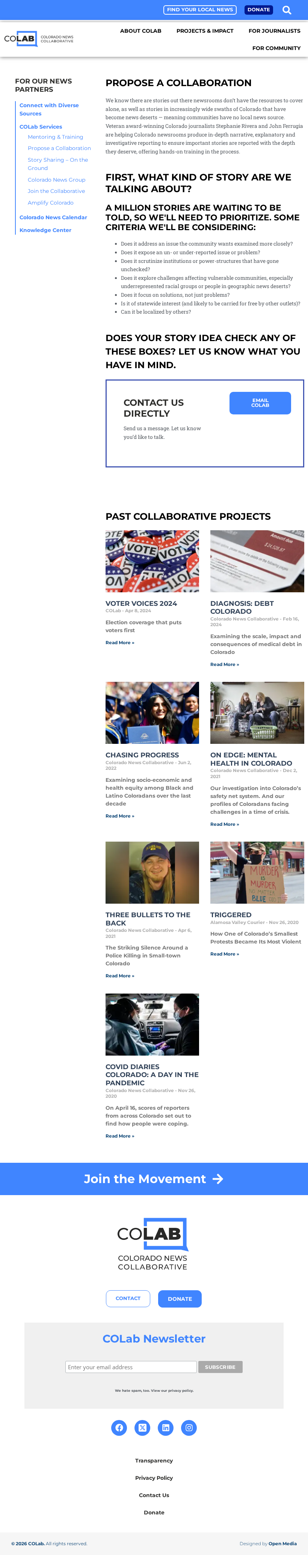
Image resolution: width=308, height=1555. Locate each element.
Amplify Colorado (51, 203)
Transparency (154, 1461)
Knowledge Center (45, 230)
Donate (154, 1512)
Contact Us (154, 1495)
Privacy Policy (154, 1478)
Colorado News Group (56, 180)
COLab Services (41, 127)
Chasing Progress (142, 755)
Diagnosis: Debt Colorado (242, 607)
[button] (287, 10)
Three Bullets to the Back (148, 919)
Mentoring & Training (55, 137)
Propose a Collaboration (59, 148)
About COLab (141, 30)
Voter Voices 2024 (141, 603)
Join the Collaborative (56, 191)
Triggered (231, 915)
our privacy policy (177, 1390)
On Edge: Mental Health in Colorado (251, 759)
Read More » (120, 642)
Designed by (268, 1543)
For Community (276, 48)
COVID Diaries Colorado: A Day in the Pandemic (152, 1075)
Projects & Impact (205, 30)
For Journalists (274, 30)
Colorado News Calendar (53, 217)
